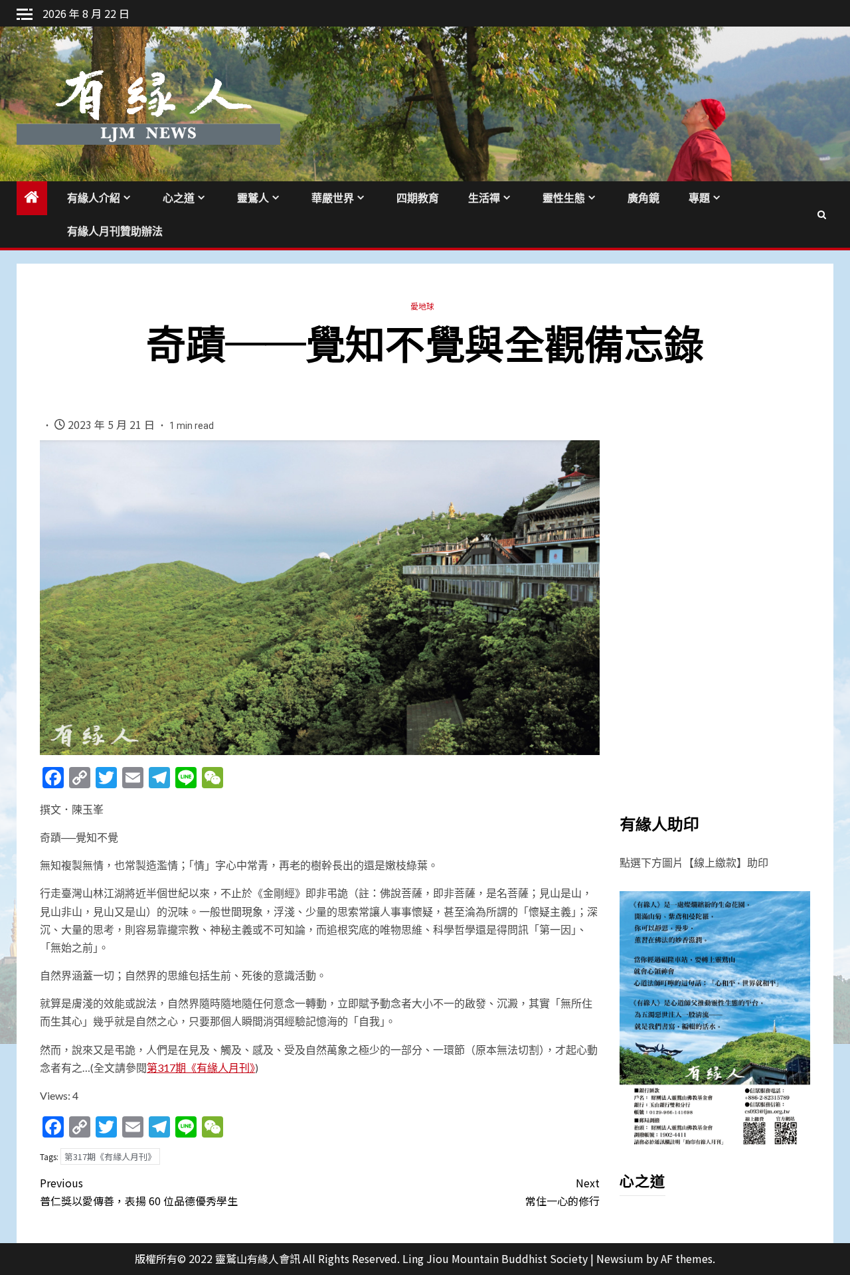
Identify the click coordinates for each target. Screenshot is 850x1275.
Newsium (619, 1258)
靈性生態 (564, 198)
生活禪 (484, 198)
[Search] (821, 214)
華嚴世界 (332, 198)
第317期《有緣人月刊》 (201, 1067)
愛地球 (422, 305)
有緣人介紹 (93, 198)
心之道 (179, 198)
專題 (699, 198)
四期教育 (417, 198)
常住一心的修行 (562, 1192)
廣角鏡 (643, 198)
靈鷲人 (253, 198)
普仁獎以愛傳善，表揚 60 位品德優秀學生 (139, 1192)
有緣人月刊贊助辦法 (115, 231)
